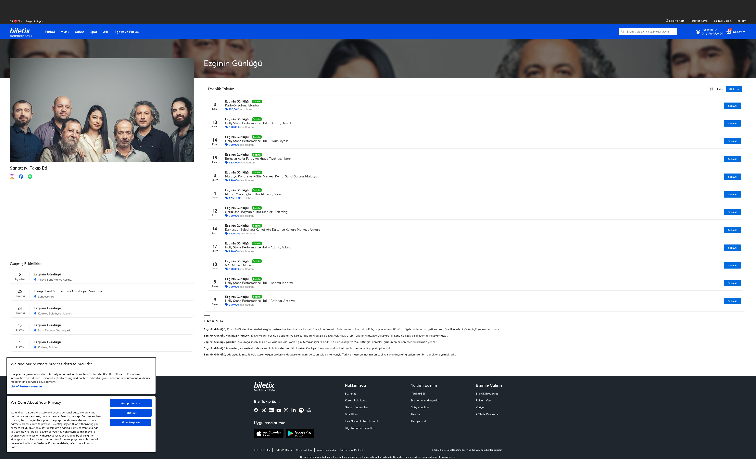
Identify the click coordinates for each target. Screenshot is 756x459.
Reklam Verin (484, 400)
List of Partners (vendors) (27, 386)
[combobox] (650, 31)
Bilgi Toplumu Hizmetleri (360, 428)
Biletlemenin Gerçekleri (425, 400)
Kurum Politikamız (356, 400)
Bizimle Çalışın (723, 20)
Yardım (741, 20)
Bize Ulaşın (352, 414)
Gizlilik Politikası (283, 450)
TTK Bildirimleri (262, 450)
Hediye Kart (676, 20)
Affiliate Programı (487, 414)
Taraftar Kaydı (699, 20)
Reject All (130, 412)
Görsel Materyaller (356, 407)
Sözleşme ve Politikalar (352, 450)
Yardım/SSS (418, 393)
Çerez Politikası (304, 450)
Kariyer (480, 407)
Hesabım (416, 414)
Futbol (50, 32)
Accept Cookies (130, 403)
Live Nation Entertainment (361, 421)
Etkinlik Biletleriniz (487, 393)
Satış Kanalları (420, 407)
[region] (81, 405)
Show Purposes (130, 422)
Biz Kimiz (350, 393)
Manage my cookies (326, 450)
